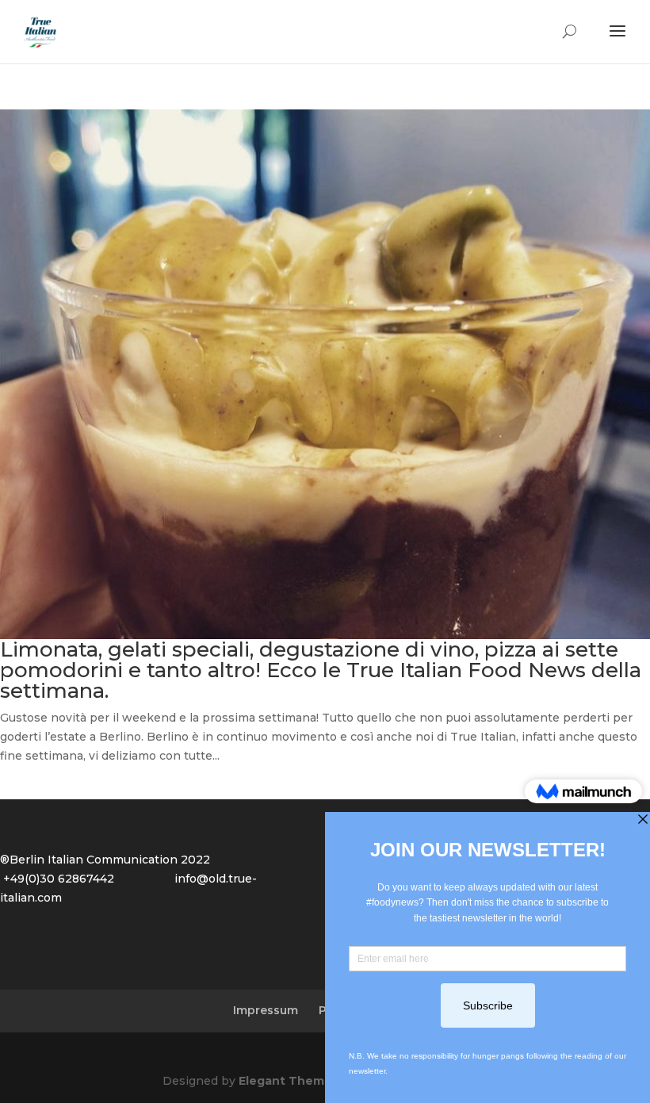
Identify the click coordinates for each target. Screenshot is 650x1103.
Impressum (265, 1010)
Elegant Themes (288, 1081)
